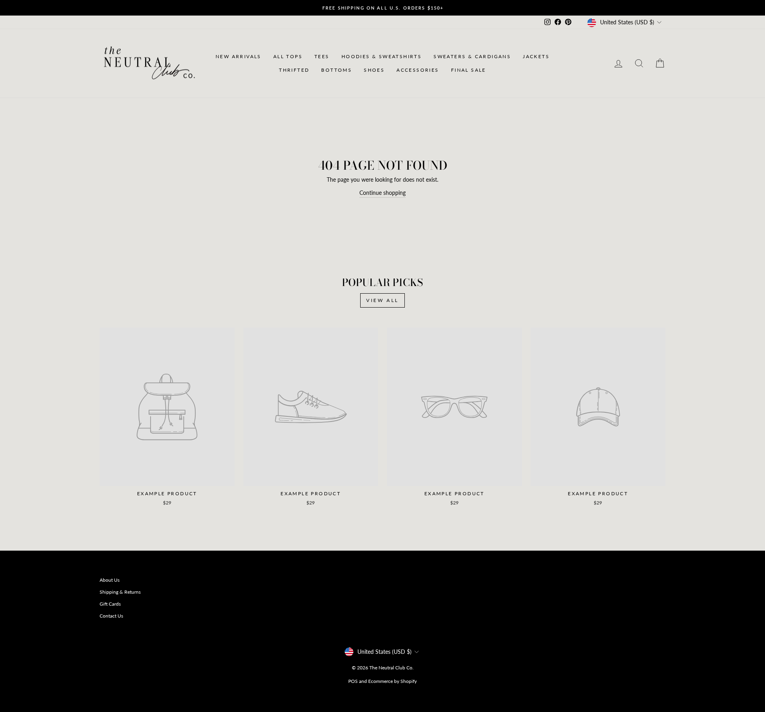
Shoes (374, 70)
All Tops (287, 56)
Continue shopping (382, 192)
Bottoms (336, 70)
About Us (110, 580)
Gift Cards (110, 604)
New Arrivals (238, 56)
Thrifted (294, 70)
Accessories (417, 70)
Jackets (536, 56)
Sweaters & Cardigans (472, 56)
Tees (322, 56)
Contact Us (111, 616)
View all (382, 300)
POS (353, 681)
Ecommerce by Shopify (392, 681)
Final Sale (468, 70)
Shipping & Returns (120, 592)
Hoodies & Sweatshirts (381, 56)
